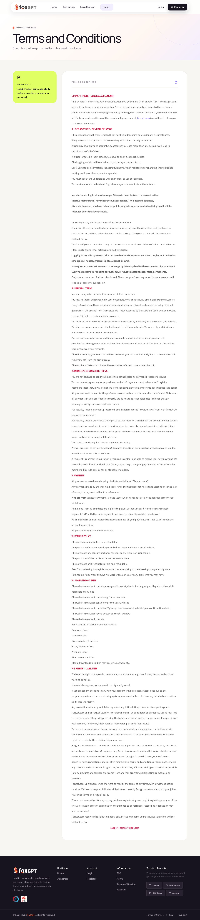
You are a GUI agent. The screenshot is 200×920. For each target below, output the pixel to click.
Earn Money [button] (87, 7)
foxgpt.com (143, 118)
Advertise (69, 7)
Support (121, 889)
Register (179, 7)
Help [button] (105, 7)
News (120, 878)
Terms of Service (126, 884)
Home (54, 7)
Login (161, 7)
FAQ (119, 873)
